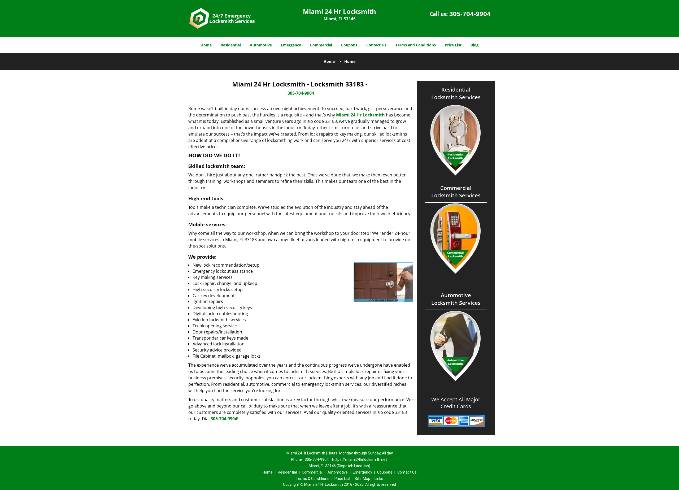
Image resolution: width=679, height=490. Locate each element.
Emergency (291, 44)
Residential (231, 44)
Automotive (261, 44)
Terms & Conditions (312, 478)
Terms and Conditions (415, 44)
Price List (453, 44)
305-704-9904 (470, 13)
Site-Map (362, 478)
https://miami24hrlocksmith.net (359, 459)
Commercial (321, 44)
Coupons (349, 44)
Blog (474, 44)
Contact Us (376, 44)
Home (206, 44)
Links (379, 478)
